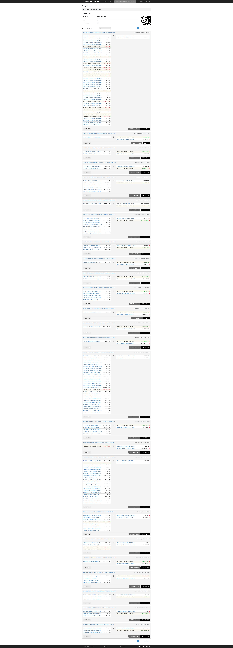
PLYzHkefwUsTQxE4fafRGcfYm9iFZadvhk (125, 218)
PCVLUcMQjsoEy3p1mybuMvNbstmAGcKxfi (92, 166)
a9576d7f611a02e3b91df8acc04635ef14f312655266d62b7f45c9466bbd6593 (99, 539)
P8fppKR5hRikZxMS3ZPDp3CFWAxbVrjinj (91, 226)
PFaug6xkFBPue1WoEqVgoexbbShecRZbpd (125, 427)
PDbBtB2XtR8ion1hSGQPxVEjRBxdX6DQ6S (91, 372)
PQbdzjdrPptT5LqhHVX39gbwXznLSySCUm (92, 233)
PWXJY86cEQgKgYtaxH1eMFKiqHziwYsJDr (92, 490)
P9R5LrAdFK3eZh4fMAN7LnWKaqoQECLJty (92, 137)
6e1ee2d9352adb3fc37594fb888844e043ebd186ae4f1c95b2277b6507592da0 (99, 241)
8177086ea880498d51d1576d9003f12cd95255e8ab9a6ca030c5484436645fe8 (99, 162)
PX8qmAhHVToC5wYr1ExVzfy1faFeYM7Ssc (91, 245)
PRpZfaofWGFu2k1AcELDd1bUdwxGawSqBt (92, 630)
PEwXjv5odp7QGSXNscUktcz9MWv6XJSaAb (126, 278)
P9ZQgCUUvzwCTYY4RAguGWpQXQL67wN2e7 (93, 362)
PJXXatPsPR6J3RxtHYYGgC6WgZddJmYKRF (92, 374)
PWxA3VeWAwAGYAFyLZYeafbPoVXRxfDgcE (92, 381)
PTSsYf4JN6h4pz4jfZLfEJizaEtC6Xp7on (125, 517)
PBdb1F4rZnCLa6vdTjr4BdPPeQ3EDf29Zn (91, 488)
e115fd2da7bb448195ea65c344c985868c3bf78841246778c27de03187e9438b (99, 557)
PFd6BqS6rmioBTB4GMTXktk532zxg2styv (91, 168)
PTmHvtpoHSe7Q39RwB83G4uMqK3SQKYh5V (92, 632)
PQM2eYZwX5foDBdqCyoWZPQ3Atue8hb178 (92, 464)
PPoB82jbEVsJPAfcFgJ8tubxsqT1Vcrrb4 (91, 357)
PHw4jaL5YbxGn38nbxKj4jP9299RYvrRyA (91, 561)
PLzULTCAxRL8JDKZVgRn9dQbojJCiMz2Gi (92, 379)
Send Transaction (123, 646)
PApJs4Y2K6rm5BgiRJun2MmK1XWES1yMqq (126, 180)
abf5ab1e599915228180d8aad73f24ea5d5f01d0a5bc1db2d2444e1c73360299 (99, 457)
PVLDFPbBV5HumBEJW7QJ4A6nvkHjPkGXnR (92, 187)
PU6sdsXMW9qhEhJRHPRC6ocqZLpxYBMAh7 (92, 500)
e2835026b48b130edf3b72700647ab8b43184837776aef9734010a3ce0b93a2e (99, 607)
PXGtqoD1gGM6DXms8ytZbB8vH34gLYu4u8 (126, 611)
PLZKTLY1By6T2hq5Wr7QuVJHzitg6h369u (92, 218)
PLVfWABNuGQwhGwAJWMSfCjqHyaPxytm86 (92, 431)
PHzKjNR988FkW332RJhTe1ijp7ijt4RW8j (125, 460)
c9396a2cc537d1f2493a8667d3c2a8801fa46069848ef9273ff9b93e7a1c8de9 (99, 32)
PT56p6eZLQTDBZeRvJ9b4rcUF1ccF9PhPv (92, 231)
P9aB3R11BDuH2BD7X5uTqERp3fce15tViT (91, 293)
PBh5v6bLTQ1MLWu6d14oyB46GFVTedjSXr (92, 203)
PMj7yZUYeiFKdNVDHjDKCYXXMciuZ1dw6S (92, 467)
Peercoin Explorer (95, 1)
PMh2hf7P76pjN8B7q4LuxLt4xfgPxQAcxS (91, 249)
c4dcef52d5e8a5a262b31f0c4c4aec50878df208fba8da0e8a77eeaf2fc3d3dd (99, 308)
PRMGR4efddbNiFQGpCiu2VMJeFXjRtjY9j (91, 517)
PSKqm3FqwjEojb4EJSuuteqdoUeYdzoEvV (91, 412)
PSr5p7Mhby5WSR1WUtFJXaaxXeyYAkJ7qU (92, 611)
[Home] (86, 1)
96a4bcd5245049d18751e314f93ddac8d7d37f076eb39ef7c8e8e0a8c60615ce (99, 177)
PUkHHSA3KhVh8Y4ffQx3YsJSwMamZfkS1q (92, 582)
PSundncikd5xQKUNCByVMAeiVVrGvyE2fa (91, 326)
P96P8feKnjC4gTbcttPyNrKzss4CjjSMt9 (91, 364)
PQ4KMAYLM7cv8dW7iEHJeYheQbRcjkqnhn (126, 166)
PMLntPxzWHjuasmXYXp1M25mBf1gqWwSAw (92, 366)
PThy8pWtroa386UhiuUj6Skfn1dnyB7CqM (91, 360)
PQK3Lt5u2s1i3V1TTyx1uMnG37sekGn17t (91, 222)
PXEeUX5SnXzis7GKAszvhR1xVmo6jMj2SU (91, 544)
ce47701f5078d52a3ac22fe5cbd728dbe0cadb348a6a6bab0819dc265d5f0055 (99, 200)
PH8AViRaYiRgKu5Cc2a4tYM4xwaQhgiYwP (92, 278)
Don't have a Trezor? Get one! (144, 646)
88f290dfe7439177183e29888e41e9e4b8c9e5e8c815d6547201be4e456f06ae (99, 421)
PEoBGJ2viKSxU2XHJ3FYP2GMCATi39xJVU (125, 37)
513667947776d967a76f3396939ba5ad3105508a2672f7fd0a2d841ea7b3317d (99, 133)
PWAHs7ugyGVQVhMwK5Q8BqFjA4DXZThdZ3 (126, 245)
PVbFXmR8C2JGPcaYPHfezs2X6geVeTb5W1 (92, 576)
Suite (144, 1)
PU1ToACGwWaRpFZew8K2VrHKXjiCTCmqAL (126, 328)
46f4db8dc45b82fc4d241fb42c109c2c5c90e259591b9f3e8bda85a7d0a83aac (99, 572)
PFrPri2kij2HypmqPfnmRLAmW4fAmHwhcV (91, 408)
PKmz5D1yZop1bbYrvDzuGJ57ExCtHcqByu (92, 191)
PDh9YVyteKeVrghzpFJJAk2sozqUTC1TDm (125, 139)
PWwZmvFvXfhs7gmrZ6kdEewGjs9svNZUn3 (92, 542)
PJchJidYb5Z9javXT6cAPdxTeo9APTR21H (91, 220)
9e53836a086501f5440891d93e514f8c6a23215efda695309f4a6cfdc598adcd (99, 323)
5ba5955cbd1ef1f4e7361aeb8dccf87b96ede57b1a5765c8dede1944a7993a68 (99, 337)
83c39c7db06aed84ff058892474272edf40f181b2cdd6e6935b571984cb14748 (99, 258)
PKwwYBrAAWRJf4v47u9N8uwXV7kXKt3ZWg (92, 182)
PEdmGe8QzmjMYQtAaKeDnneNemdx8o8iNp (92, 297)
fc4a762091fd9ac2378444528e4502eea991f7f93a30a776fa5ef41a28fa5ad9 (98, 442)
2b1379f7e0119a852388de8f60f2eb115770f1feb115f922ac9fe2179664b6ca (98, 624)
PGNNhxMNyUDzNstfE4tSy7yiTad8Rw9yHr (92, 276)
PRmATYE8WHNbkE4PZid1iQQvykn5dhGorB (92, 429)
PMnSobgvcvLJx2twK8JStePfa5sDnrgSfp (125, 35)
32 (147, 28)
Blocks (106, 1)
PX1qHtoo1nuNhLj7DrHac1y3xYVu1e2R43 (91, 427)
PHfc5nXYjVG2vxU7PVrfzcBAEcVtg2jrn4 (91, 299)
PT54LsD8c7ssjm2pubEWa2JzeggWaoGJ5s (92, 406)
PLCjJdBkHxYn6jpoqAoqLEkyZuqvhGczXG (91, 341)
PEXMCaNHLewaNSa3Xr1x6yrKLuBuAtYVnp (92, 615)
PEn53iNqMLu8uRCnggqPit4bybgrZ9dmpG (92, 473)
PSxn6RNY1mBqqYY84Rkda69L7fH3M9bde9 (126, 594)
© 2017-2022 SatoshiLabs (88, 646)
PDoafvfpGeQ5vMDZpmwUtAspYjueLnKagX (92, 228)
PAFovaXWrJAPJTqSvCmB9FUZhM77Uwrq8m (126, 293)
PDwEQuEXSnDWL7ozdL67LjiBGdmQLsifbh (91, 425)
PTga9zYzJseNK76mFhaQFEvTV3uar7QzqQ (92, 594)
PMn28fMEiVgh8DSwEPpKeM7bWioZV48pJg (126, 448)
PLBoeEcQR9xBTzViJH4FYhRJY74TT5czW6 (92, 515)
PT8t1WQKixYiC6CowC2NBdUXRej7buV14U (92, 503)
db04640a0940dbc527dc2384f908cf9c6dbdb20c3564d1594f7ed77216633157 (99, 591)
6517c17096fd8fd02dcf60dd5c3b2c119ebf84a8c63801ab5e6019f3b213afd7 (98, 352)
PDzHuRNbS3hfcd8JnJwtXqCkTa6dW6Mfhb (126, 578)
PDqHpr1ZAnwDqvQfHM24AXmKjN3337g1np (92, 393)
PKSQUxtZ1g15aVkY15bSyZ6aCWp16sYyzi (92, 295)
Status (109, 1)
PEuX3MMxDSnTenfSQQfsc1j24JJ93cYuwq (92, 151)
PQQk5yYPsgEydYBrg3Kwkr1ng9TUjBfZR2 (91, 433)
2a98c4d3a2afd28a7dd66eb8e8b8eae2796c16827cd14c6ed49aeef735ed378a (99, 214)
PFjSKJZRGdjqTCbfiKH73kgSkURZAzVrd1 (125, 462)
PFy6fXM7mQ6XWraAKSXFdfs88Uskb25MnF (92, 180)
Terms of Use (107, 646)
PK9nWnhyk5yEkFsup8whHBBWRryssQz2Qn (126, 628)
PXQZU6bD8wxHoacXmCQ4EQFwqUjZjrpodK (92, 35)
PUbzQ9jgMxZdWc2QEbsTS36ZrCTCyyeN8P (92, 599)
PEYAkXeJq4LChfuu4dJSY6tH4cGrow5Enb (92, 184)
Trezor (141, 1)
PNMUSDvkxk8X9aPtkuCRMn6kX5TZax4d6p (126, 544)
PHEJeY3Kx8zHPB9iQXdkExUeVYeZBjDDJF (92, 613)
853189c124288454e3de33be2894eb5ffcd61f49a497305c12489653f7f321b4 (99, 287)
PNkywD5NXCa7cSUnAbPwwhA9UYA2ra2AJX (92, 224)
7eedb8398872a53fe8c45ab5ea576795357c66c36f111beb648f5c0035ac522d (99, 273)
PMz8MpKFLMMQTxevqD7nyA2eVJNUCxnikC (126, 446)
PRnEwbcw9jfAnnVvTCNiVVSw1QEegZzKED (125, 563)
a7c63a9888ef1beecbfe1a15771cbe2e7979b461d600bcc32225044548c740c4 (99, 511)
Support (148, 1)
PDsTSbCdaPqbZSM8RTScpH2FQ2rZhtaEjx (125, 203)
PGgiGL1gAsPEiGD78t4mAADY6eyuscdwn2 (91, 580)
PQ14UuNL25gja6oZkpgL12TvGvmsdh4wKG (126, 355)
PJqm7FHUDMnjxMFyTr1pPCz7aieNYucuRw (92, 387)
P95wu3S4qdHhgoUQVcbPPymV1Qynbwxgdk (92, 628)
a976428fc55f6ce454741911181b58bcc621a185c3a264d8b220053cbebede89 (99, 148)
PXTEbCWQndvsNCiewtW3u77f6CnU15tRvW (92, 596)
